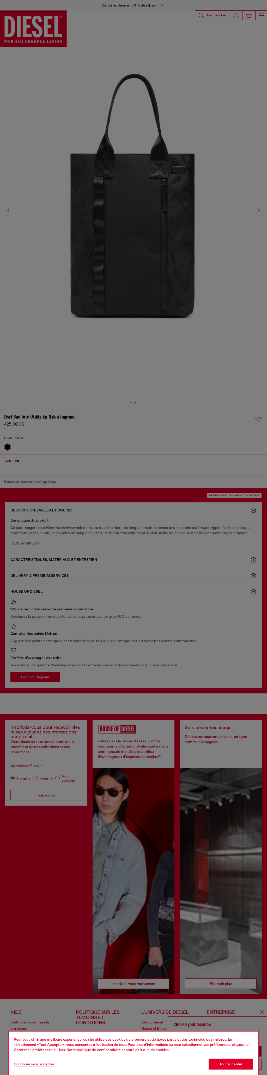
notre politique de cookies (147, 1050)
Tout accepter (230, 1064)
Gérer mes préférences (33, 1050)
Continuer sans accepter (34, 1064)
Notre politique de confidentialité (93, 1050)
